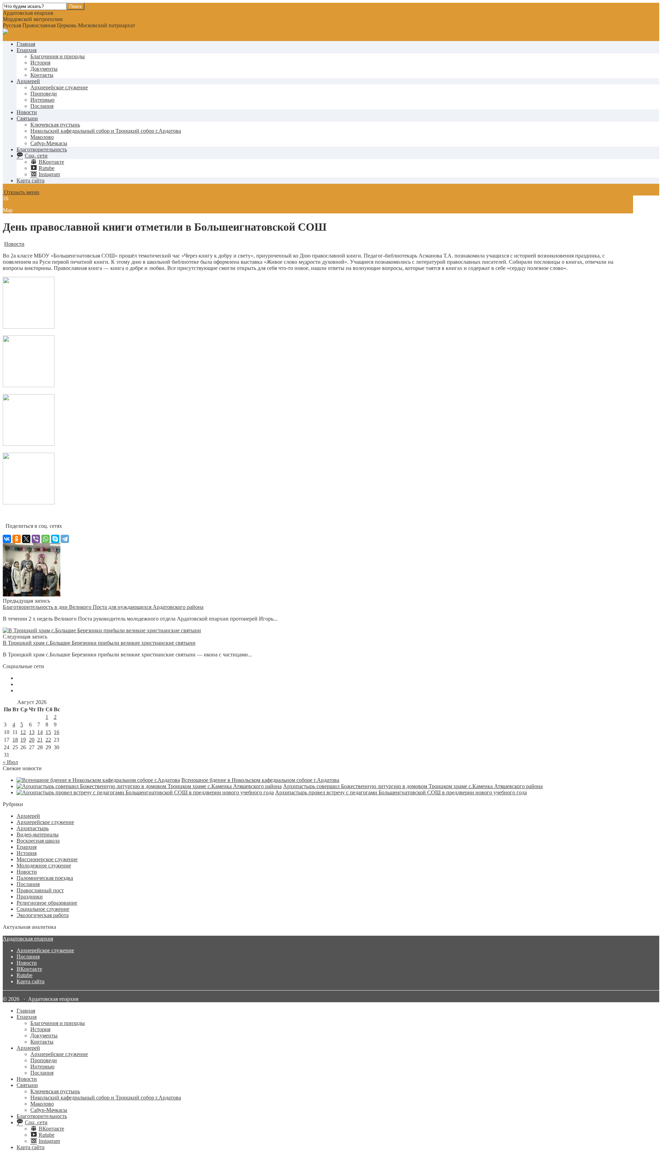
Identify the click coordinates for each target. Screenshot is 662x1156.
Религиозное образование (47, 903)
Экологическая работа (43, 915)
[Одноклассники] (16, 539)
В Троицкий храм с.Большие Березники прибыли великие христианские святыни (99, 643)
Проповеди (43, 94)
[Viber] (36, 539)
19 (23, 740)
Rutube (24, 975)
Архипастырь (33, 828)
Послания (41, 106)
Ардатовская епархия (28, 939)
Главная (26, 44)
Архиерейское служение (59, 87)
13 (31, 732)
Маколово (42, 137)
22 (48, 740)
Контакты (41, 75)
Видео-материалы (38, 834)
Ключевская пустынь (55, 125)
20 (31, 740)
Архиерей (28, 81)
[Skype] (55, 539)
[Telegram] (65, 539)
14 (40, 732)
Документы (44, 69)
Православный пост (40, 890)
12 (23, 732)
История (40, 63)
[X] (26, 539)
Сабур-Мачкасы (48, 143)
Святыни (27, 118)
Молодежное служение (44, 865)
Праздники (30, 896)
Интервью (42, 100)
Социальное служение (43, 909)
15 (48, 732)
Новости (27, 112)
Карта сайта (30, 180)
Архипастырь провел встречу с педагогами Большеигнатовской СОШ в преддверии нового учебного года (401, 792)
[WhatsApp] (45, 539)
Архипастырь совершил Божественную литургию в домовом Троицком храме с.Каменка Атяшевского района (413, 786)
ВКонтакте (29, 969)
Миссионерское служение (47, 859)
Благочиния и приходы (57, 56)
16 (56, 732)
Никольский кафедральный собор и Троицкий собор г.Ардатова (105, 131)
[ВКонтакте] (7, 539)
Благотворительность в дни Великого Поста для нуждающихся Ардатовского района (103, 607)
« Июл (10, 762)
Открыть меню (21, 192)
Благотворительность (42, 149)
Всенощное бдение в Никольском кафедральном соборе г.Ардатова (260, 780)
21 (40, 740)
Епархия (27, 50)
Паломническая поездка (45, 878)
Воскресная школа (38, 841)
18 (15, 740)
